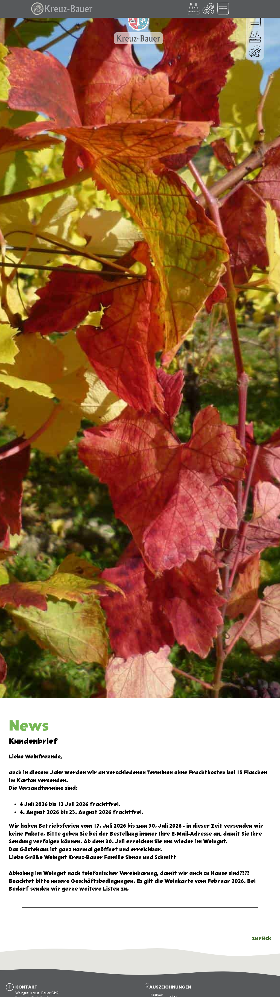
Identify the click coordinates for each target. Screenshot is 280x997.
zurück (261, 938)
